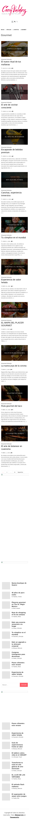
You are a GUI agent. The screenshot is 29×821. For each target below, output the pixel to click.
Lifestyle (9, 59)
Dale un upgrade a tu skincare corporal (19, 644)
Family (14, 798)
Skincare (20, 648)
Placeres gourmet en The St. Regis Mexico (19, 604)
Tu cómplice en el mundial (13, 237)
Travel (20, 757)
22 (14, 472)
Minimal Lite (19, 815)
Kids (18, 798)
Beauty (15, 648)
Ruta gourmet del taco (11, 406)
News (19, 616)
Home (14, 628)
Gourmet (4, 59)
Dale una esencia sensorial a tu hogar (18, 624)
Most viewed (16, 608)
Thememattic (14, 817)
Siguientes (20, 472)
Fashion (15, 596)
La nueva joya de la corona (14, 366)
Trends (20, 596)
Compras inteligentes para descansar (18, 654)
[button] (15, 21)
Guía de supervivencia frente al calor (17, 745)
